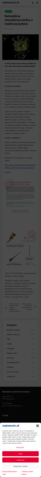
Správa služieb (20, 447)
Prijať (20, 454)
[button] (37, 426)
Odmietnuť (20, 460)
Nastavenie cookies (20, 466)
